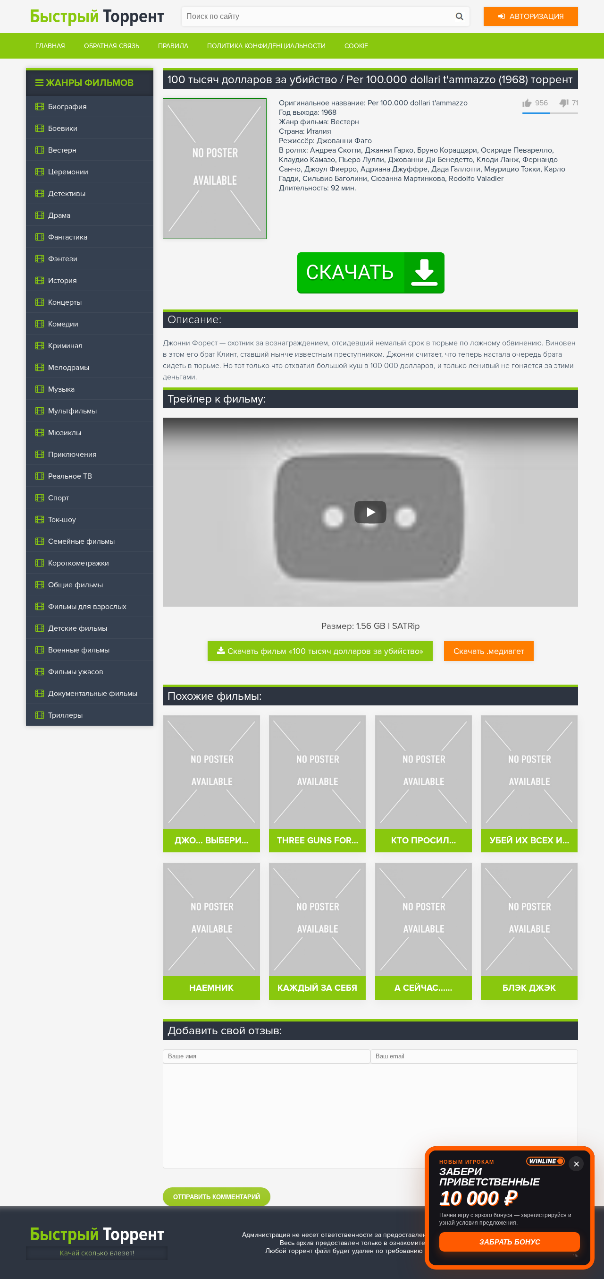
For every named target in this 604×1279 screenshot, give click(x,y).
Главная (50, 46)
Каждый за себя (317, 988)
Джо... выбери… (211, 840)
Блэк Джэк (529, 988)
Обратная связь (111, 46)
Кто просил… (423, 840)
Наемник (211, 988)
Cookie (356, 46)
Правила (173, 46)
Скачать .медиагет (488, 651)
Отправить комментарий (216, 1197)
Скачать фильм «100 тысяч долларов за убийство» (325, 651)
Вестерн (345, 122)
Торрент (97, 16)
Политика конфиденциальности (266, 46)
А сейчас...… (423, 988)
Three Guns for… (317, 840)
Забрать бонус (509, 1242)
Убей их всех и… (529, 840)
